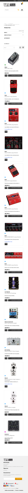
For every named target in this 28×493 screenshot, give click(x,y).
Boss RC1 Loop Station (11, 96)
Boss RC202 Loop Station (11, 152)
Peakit (17, 488)
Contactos (5, 465)
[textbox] (13, 10)
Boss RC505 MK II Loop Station (13, 237)
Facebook (5, 470)
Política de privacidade (9, 490)
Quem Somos (5, 464)
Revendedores (20, 0)
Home (15, 0)
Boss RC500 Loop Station (11, 209)
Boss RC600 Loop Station (11, 265)
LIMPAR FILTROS (21, 30)
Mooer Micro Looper (10, 407)
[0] (21, 4)
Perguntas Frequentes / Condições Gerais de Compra (13, 466)
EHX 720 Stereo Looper (11, 323)
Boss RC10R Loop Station (11, 124)
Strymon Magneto (9, 435)
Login (26, 0)
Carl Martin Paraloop (10, 293)
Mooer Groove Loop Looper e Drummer (12, 380)
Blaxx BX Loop (8, 68)
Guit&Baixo (10, 23)
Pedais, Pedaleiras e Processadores (12, 24)
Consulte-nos (8, 129)
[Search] (18, 9)
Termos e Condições (19, 490)
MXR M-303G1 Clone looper (12, 351)
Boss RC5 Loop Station (11, 181)
